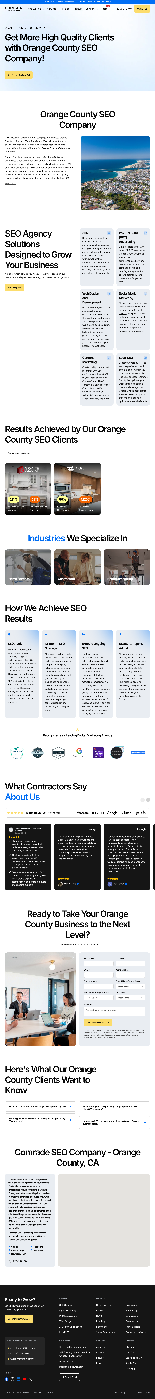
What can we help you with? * (96, 993)
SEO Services (66, 1305)
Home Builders (133, 1326)
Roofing (100, 1310)
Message (88, 1004)
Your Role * (120, 993)
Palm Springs (17, 1250)
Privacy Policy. (109, 1037)
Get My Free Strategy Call (19, 75)
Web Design (65, 1321)
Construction (132, 1321)
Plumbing (100, 1321)
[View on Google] (60, 884)
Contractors (131, 1305)
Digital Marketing (67, 1310)
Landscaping (132, 1316)
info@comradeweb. (71, 1367)
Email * (87, 970)
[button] (150, 857)
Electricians (102, 1326)
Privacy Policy (120, 1393)
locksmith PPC (126, 250)
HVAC (99, 1316)
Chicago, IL (131, 1347)
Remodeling (131, 1310)
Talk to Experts (14, 287)
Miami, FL (130, 1352)
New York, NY (133, 1368)
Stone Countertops (105, 1332)
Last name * (121, 958)
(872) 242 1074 (66, 1361)
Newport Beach (18, 1254)
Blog (98, 1363)
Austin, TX (131, 1363)
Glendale (15, 1246)
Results (79, 9)
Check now (105, 2)
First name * (89, 958)
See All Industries (134, 1332)
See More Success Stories (19, 453)
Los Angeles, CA (134, 1358)
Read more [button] (112, 871)
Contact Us (142, 9)
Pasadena (38, 1246)
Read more (10, 183)
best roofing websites (93, 346)
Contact (100, 1352)
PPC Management (68, 1316)
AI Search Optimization (70, 1326)
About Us (100, 1347)
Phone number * (122, 970)
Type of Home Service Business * (130, 981)
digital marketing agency (37, 137)
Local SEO (64, 1332)
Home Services (103, 1305)
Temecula (38, 1250)
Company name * (91, 981)
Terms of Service (143, 1393)
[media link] (6, 1379)
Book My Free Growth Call (98, 1022)
